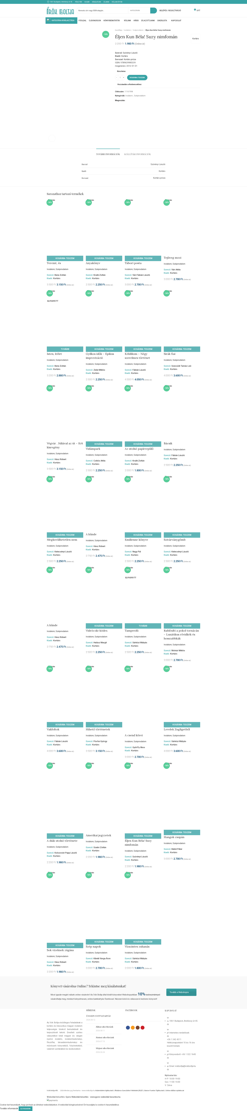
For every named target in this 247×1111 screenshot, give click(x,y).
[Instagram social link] (195, 2)
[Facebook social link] (189, 2)
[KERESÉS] (153, 10)
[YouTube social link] (198, 2)
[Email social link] (192, 2)
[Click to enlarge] (52, 138)
